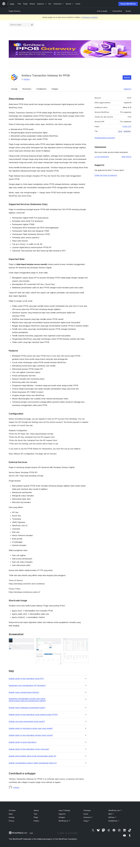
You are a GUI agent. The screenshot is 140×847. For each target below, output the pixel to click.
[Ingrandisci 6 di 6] (85, 656)
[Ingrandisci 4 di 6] (58, 656)
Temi (35, 814)
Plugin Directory (14, 11)
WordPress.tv (64, 821)
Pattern (36, 821)
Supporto (127, 89)
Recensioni (26, 89)
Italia (31, 833)
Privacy (11, 821)
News (11, 814)
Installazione (41, 89)
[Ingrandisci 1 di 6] (31, 641)
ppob (120, 131)
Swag (86, 821)
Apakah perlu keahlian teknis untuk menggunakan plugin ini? (32, 756)
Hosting (11, 817)
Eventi (86, 814)
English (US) (126, 126)
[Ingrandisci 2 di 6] (31, 647)
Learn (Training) (64, 810)
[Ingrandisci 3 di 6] (58, 641)
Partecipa (87, 810)
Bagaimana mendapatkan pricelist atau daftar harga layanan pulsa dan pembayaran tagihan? (27, 700)
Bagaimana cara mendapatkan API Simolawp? (27, 685)
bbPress (112, 817)
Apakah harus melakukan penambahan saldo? (27, 708)
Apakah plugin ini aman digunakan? (23, 742)
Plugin (36, 817)
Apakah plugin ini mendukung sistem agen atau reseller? (31, 728)
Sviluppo (55, 89)
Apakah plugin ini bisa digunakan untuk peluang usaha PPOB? (33, 715)
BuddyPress (113, 821)
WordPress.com (115, 810)
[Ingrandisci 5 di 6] (85, 641)
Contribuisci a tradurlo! (89, 17)
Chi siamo (12, 810)
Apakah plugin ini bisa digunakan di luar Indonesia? (29, 749)
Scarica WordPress (128, 4)
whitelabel (127, 131)
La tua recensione (101, 157)
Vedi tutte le (126, 157)
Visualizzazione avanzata (104, 138)
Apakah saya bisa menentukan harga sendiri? (27, 721)
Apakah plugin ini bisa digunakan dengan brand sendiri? (31, 735)
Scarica (127, 77)
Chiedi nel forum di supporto (105, 175)
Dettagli (14, 89)
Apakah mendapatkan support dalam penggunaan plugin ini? (33, 763)
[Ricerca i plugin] (32, 25)
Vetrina (36, 810)
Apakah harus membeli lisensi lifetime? (24, 692)
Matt (111, 814)
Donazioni (88, 817)
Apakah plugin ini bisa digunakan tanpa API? (26, 679)
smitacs (27, 79)
